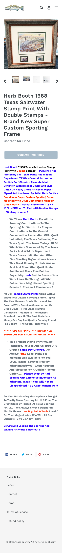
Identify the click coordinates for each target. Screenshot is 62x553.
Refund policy (15, 521)
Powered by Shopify (45, 542)
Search (11, 485)
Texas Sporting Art (24, 542)
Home (10, 503)
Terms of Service (17, 512)
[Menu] (56, 7)
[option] (16, 79)
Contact (12, 494)
